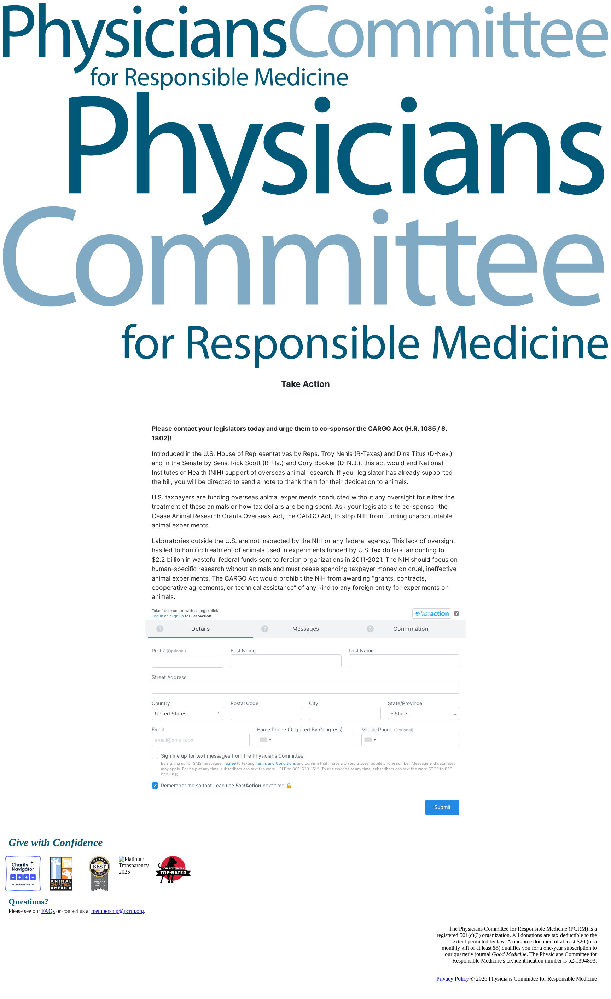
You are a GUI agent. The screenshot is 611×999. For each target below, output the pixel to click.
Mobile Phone (387, 729)
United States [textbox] (170, 713)
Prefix (169, 650)
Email (158, 729)
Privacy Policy (452, 979)
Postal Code (244, 703)
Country (169, 708)
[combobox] (187, 713)
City (313, 703)
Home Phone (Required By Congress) (300, 729)
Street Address (169, 677)
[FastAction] (431, 613)
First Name (243, 650)
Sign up (177, 615)
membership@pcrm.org (117, 911)
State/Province (405, 703)
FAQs (48, 911)
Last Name (361, 650)
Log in (157, 615)
